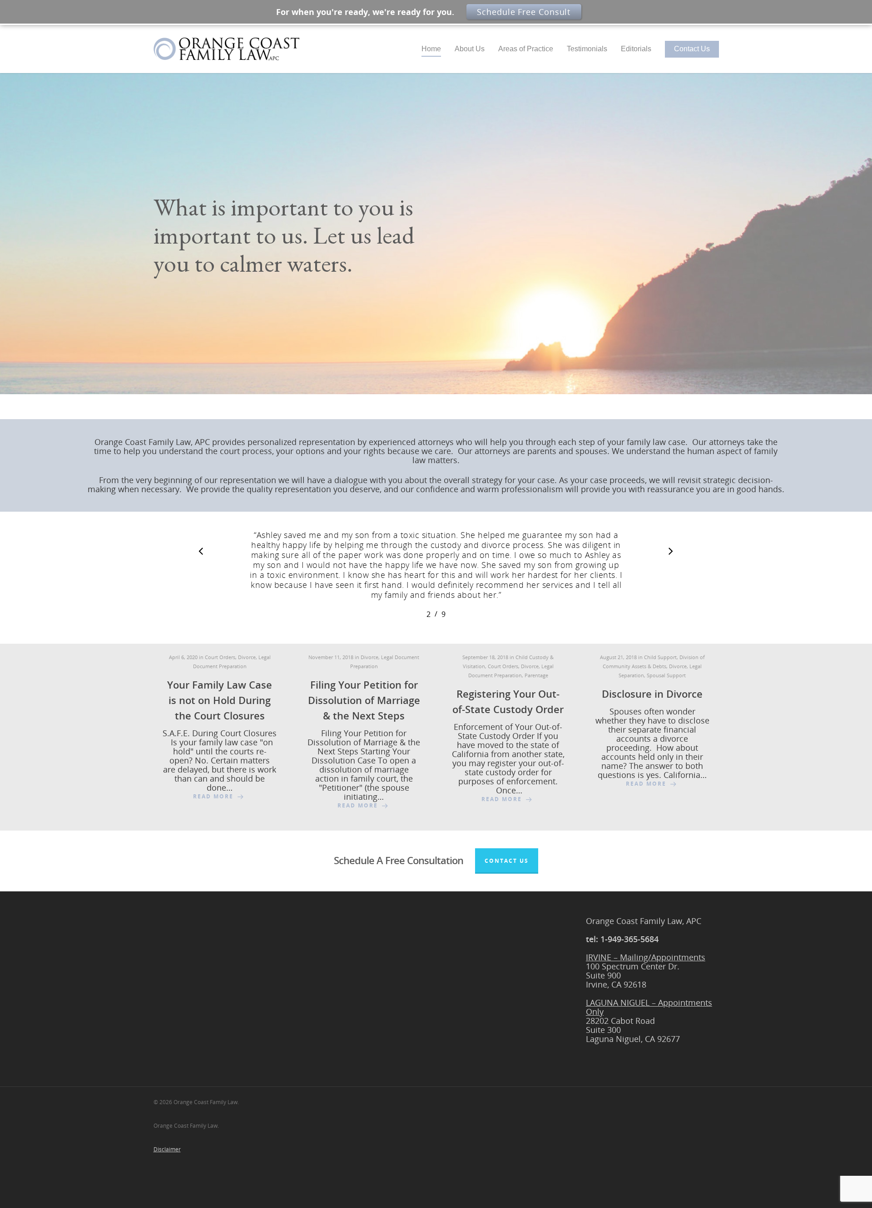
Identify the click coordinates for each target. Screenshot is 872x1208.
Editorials (636, 49)
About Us (470, 49)
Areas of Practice (525, 49)
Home (431, 49)
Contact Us (692, 49)
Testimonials (587, 49)
